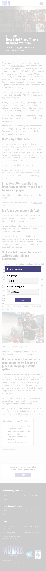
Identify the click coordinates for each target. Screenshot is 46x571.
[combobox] (21, 280)
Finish (23, 300)
